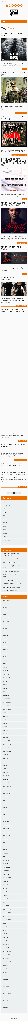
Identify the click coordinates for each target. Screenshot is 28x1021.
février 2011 (6, 902)
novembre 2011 (6, 870)
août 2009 (5, 965)
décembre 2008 (7, 993)
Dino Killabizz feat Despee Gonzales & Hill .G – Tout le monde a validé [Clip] (13, 162)
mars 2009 (5, 983)
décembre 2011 (6, 867)
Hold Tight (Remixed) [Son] (9, 562)
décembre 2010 (7, 909)
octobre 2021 (6, 604)
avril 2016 (5, 684)
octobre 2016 (6, 674)
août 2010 (5, 923)
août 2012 (5, 839)
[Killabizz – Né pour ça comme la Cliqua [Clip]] (14, 430)
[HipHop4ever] (14, 16)
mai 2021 (5, 611)
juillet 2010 (5, 926)
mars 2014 (5, 772)
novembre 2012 (7, 828)
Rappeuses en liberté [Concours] (11, 571)
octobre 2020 (6, 621)
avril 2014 (5, 768)
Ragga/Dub (5, 522)
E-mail (18, 6)
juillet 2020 (5, 625)
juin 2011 (5, 888)
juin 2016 (5, 681)
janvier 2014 (6, 779)
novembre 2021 (7, 600)
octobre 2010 (6, 916)
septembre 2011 (7, 877)
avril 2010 (5, 937)
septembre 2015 (7, 709)
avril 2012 (5, 853)
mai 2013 (5, 807)
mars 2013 (5, 814)
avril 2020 (5, 635)
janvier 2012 (6, 863)
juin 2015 (5, 719)
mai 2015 (5, 723)
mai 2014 (5, 765)
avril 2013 (5, 811)
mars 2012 (5, 856)
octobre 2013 (6, 790)
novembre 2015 (7, 702)
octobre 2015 (6, 705)
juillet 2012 (5, 842)
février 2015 (6, 733)
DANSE (4, 515)
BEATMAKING (15, 155)
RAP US (5, 529)
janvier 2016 (6, 695)
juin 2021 (5, 607)
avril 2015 (5, 726)
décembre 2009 (7, 951)
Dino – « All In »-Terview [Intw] (13, 74)
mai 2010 (5, 933)
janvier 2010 (6, 947)
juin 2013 (5, 804)
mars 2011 (5, 898)
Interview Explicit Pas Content (12, 279)
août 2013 (5, 797)
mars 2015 (5, 730)
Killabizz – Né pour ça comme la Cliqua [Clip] (12, 310)
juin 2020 (5, 628)
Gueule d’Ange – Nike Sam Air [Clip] (13, 118)
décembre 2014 (7, 740)
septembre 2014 (7, 751)
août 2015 (5, 712)
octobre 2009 (6, 958)
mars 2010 (5, 940)
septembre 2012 (7, 835)
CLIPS (17, 113)
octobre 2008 (6, 1000)
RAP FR (24, 69)
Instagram (15, 5)
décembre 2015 (7, 698)
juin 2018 (5, 642)
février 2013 (6, 818)
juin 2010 (5, 930)
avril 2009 (5, 979)
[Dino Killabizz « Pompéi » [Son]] (14, 60)
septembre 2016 (7, 677)
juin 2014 (5, 761)
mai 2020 (5, 632)
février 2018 (6, 653)
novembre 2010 (7, 912)
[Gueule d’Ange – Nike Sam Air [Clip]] (14, 146)
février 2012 (6, 860)
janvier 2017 (6, 670)
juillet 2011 (5, 884)
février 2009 (6, 986)
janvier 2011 (6, 905)
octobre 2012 (6, 832)
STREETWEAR (23, 305)
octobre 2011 (6, 874)
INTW (21, 113)
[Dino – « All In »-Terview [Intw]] (14, 102)
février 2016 (6, 691)
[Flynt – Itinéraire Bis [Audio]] (14, 263)
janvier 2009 (6, 990)
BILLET (4, 508)
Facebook (7, 5)
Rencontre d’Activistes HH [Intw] (13, 445)
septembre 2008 (7, 1004)
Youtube (13, 5)
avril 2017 (5, 663)
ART (4, 501)
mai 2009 (5, 976)
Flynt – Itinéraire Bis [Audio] (12, 248)
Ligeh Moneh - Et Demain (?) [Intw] (11, 587)
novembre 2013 (7, 786)
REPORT (24, 243)
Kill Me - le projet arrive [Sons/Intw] (11, 558)
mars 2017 (5, 667)
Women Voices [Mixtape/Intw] (10, 590)
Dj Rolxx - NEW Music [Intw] (9, 580)
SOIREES (5, 536)
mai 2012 (5, 849)
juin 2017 (5, 656)
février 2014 (6, 776)
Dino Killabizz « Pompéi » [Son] (13, 34)
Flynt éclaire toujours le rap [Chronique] (13, 204)
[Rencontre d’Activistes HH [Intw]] (14, 450)
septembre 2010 (7, 919)
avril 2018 (5, 649)
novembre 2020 (7, 618)
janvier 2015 (6, 737)
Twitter (10, 5)
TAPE (4, 543)
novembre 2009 (7, 954)
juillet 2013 (5, 800)
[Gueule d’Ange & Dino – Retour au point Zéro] (14, 469)
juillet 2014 (5, 758)
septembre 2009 (7, 962)
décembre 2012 (7, 825)
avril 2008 (5, 1007)
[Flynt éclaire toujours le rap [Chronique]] (14, 233)
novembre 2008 (7, 997)
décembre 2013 (7, 783)
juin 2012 (5, 846)
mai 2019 (5, 639)
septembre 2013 (7, 793)
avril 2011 (5, 895)
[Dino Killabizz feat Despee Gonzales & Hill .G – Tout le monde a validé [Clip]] (14, 191)
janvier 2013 (6, 821)
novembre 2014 (7, 744)
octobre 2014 (6, 747)
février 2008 (6, 1011)
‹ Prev (8, 492)
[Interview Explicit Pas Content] (14, 295)
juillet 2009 (5, 969)
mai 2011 (5, 891)
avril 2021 (5, 614)
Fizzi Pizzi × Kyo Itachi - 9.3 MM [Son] (12, 583)
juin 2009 (5, 972)
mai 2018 (5, 646)
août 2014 (5, 754)
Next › (19, 492)
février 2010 (6, 944)
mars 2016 (5, 688)
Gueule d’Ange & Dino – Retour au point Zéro (12, 465)
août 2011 (5, 881)
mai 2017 (5, 660)
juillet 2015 (5, 716)
